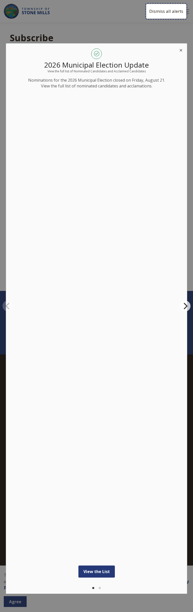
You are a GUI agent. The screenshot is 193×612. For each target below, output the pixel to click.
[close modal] (181, 49)
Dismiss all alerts (166, 11)
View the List (96, 571)
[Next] (184, 306)
